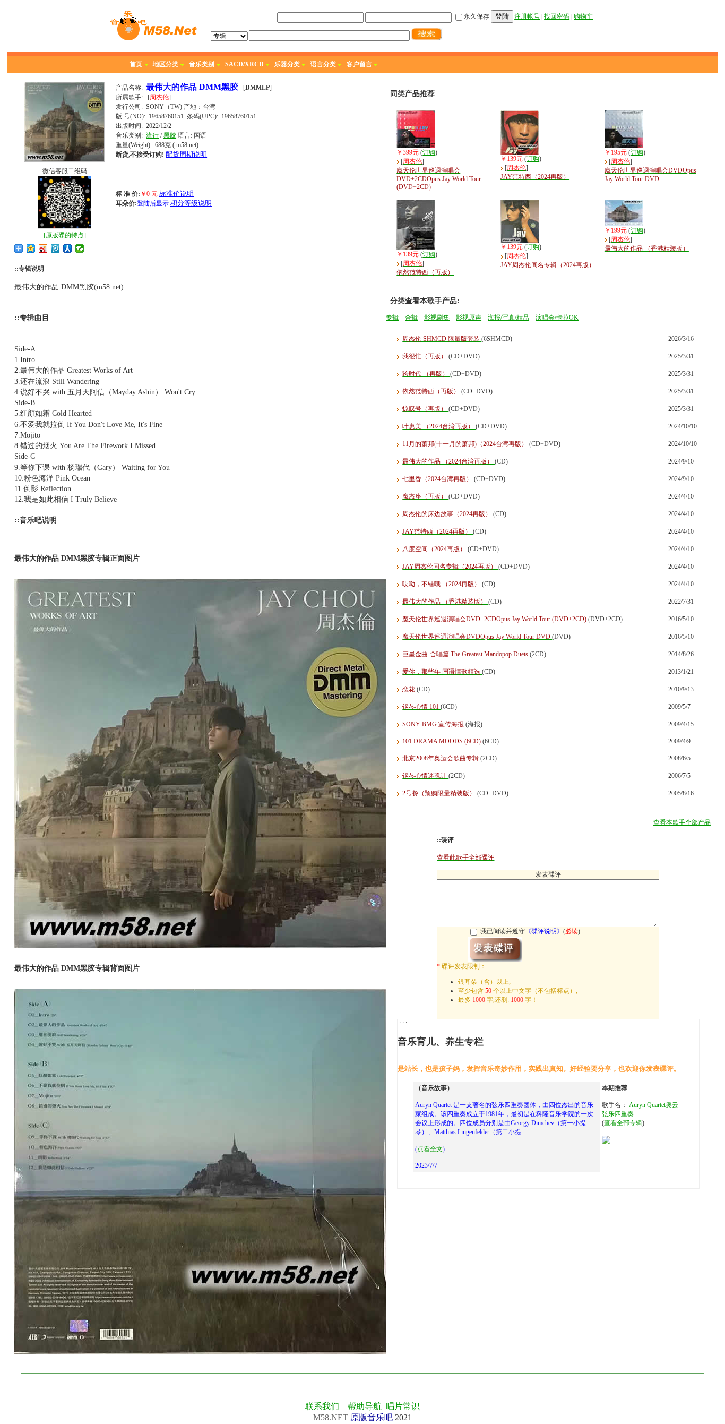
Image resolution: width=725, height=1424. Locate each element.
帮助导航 (365, 1406)
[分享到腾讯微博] (55, 248)
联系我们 (324, 1406)
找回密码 (556, 16)
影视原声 (468, 317)
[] (65, 235)
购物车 (583, 16)
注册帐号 (527, 16)
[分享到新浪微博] (43, 248)
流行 (152, 135)
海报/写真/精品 (508, 317)
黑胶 (169, 135)
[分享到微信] (79, 248)
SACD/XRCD (244, 64)
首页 (136, 64)
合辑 (411, 317)
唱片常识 (403, 1406)
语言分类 (323, 64)
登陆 (502, 16)
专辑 (392, 317)
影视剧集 (437, 317)
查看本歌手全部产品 (682, 822)
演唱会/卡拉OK (557, 317)
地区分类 (165, 64)
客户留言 (359, 64)
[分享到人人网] (67, 248)
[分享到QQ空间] (31, 248)
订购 (428, 152)
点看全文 (430, 1149)
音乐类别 (201, 64)
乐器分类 (287, 64)
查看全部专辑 (623, 1123)
